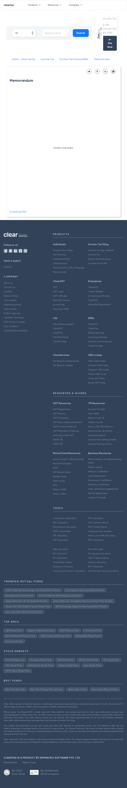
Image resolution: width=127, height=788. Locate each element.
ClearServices (60, 263)
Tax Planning (59, 254)
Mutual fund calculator (64, 527)
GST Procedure (61, 418)
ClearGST (93, 287)
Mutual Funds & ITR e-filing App (69, 267)
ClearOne (93, 328)
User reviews (10, 300)
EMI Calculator (60, 522)
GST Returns (59, 413)
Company (74, 5)
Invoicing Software (97, 337)
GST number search (98, 522)
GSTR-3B (57, 444)
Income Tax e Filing (62, 250)
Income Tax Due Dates (100, 444)
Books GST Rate (96, 382)
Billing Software (96, 333)
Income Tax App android (100, 250)
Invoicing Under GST (63, 435)
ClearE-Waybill (95, 291)
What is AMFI (59, 489)
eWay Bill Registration (99, 304)
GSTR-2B (57, 439)
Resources (53, 5)
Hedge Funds (60, 476)
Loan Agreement (97, 476)
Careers (8, 291)
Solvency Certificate (98, 484)
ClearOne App (95, 346)
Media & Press (11, 296)
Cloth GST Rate (96, 378)
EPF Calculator (95, 566)
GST (55, 287)
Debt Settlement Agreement (103, 489)
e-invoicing (58, 304)
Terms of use (29, 762)
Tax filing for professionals (66, 361)
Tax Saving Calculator (99, 553)
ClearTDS (93, 300)
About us (8, 283)
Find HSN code (95, 549)
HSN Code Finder (97, 361)
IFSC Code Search (97, 527)
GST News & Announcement (67, 422)
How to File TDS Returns (100, 426)
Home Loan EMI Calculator (101, 535)
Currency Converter (63, 566)
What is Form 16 (96, 418)
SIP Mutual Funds (61, 472)
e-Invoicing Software (99, 296)
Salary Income (95, 422)
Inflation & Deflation (98, 471)
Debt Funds (59, 481)
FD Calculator (60, 558)
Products (33, 5)
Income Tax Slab (96, 409)
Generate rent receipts (100, 531)
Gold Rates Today (62, 562)
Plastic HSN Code (97, 374)
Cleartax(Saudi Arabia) (15, 330)
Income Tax (94, 254)
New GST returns (61, 300)
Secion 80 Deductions (99, 259)
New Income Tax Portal (100, 431)
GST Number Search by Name (103, 571)
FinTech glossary (12, 313)
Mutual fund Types (62, 463)
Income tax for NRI (97, 263)
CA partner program (63, 324)
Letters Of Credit (97, 497)
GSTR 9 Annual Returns (65, 426)
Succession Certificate (100, 480)
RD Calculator (60, 553)
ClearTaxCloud (60, 337)
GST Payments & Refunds (66, 431)
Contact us (9, 287)
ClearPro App (60, 341)
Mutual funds (59, 272)
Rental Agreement (97, 493)
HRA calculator (60, 549)
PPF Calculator (95, 518)
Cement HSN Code (98, 365)
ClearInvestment (61, 259)
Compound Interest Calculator (69, 571)
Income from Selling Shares (102, 439)
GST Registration (62, 409)
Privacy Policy (10, 762)
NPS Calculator (96, 540)
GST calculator (60, 540)
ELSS (55, 468)
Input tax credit (61, 309)
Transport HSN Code (98, 369)
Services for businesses (100, 341)
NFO (55, 485)
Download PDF (18, 211)
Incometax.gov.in (96, 435)
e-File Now (109, 43)
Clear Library (10, 309)
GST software (60, 296)
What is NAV (59, 494)
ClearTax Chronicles (14, 317)
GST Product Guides (14, 322)
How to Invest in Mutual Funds (68, 459)
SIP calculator (60, 535)
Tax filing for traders (63, 365)
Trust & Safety (11, 326)
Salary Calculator (97, 562)
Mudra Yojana (95, 467)
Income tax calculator (64, 518)
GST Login (58, 291)
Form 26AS (93, 413)
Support (8, 266)
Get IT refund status (98, 558)
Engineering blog (12, 304)
